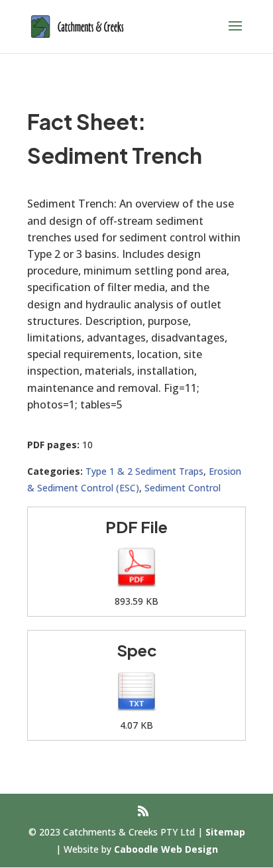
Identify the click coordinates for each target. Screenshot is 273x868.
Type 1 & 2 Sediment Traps (144, 471)
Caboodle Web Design (166, 849)
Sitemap (225, 832)
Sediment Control (182, 487)
